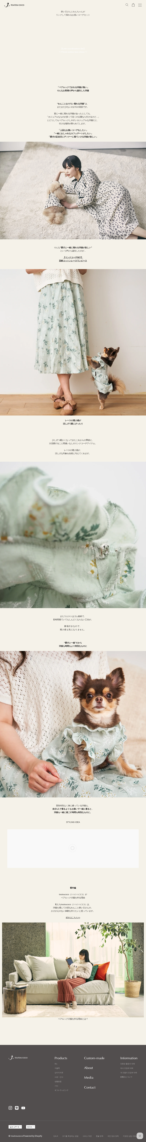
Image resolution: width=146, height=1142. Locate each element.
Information (128, 1058)
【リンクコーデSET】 (73, 257)
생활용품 (58, 1081)
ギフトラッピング (61, 1090)
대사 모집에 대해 (126, 1068)
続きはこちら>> (73, 917)
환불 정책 (99, 1136)
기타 (56, 1086)
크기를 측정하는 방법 (70, 1136)
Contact (90, 1087)
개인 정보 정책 (113, 1136)
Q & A (55, 1136)
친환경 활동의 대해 (127, 1063)
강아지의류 (59, 1072)
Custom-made (94, 1058)
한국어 (29, 1127)
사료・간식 (59, 1077)
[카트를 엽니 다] (133, 5)
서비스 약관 (87, 1136)
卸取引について (126, 1077)
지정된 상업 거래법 (130, 1136)
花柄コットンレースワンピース (73, 261)
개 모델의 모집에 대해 (128, 1072)
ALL (56, 1063)
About (88, 1068)
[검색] (127, 5)
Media (88, 1078)
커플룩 (57, 1068)
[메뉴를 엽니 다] (140, 5)
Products (61, 1058)
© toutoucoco (16, 1135)
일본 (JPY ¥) (14, 1127)
